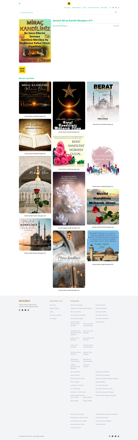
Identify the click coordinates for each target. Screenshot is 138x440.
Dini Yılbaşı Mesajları (77, 318)
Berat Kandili (74, 397)
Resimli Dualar (75, 382)
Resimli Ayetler (75, 375)
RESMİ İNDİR (22, 70)
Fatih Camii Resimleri (74, 346)
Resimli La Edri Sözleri (77, 414)
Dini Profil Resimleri (101, 315)
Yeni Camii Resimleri (86, 365)
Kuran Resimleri (75, 372)
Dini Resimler (23, 436)
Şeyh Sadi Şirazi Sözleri (77, 424)
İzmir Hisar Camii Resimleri (76, 353)
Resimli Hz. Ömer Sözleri (78, 392)
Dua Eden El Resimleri (102, 318)
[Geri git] (20, 3)
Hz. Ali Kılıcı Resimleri (102, 385)
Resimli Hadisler (100, 382)
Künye (84, 7)
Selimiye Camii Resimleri (87, 353)
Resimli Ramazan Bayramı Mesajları (106, 414)
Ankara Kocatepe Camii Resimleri (88, 325)
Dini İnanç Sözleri (101, 312)
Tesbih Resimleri (101, 424)
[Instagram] (110, 8)
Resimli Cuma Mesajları (103, 375)
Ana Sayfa (67, 7)
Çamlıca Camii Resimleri (75, 339)
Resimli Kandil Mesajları (60, 26)
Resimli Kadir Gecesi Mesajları (105, 392)
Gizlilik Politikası (76, 7)
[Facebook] (116, 8)
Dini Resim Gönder (93, 7)
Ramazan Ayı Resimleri (102, 372)
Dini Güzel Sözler (76, 312)
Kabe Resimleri (100, 322)
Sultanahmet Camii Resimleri (87, 360)
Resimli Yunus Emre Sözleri (79, 421)
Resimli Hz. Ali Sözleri (77, 385)
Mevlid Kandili (87, 397)
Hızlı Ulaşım (104, 7)
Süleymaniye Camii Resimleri (75, 360)
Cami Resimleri (75, 322)
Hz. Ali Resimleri (75, 389)
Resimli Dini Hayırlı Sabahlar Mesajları (107, 378)
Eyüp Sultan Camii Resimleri (88, 339)
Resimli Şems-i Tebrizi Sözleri (79, 417)
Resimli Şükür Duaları (102, 417)
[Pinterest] (113, 8)
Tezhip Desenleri (76, 428)
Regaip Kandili (87, 401)
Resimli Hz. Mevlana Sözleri (104, 389)
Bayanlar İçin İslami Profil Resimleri (81, 308)
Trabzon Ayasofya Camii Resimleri (75, 366)
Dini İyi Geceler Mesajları (78, 315)
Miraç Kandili (74, 401)
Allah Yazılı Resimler (77, 305)
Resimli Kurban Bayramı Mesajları (106, 395)
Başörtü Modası (100, 305)
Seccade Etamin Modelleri (103, 421)
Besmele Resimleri (101, 308)
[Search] (116, 12)
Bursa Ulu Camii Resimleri (88, 332)
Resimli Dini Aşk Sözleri (78, 378)
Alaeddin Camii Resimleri (75, 325)
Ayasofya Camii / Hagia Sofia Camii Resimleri (76, 333)
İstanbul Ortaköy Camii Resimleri (88, 346)
